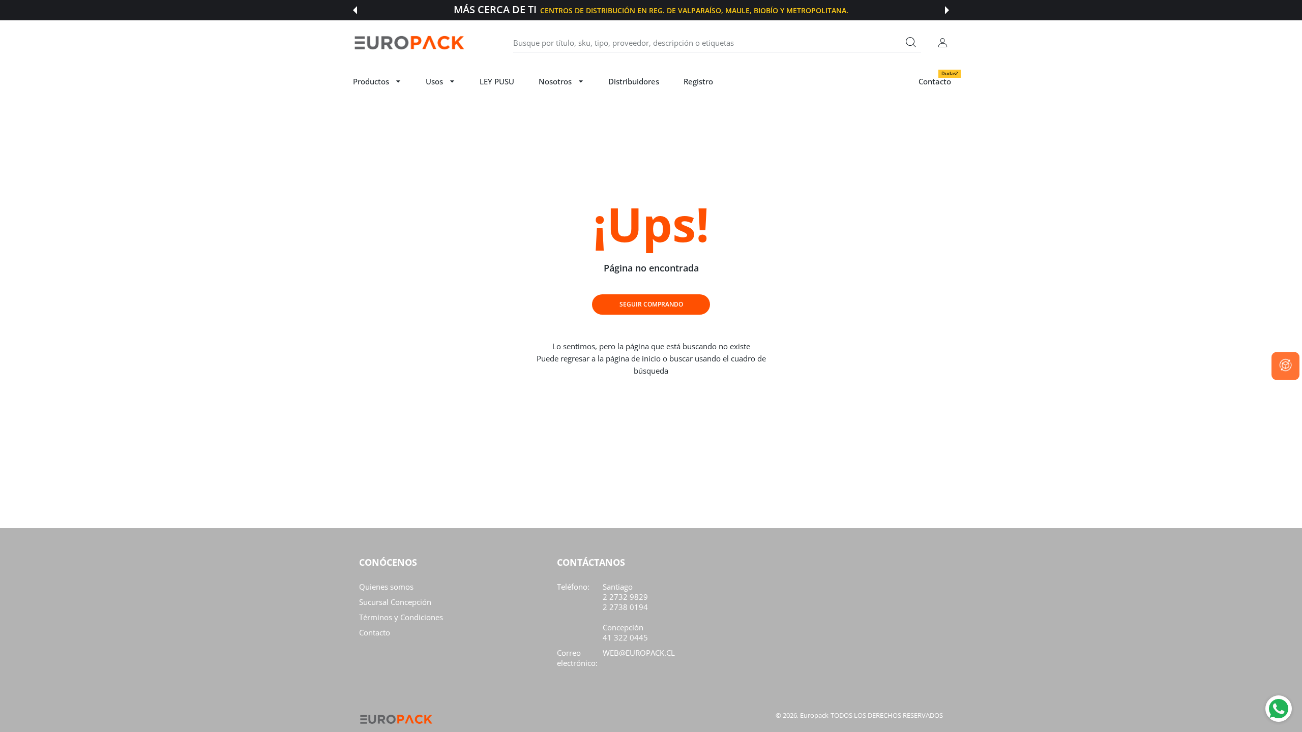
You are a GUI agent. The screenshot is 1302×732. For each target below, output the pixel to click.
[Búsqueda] (911, 42)
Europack (814, 715)
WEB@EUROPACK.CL (639, 653)
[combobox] (717, 42)
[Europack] (409, 43)
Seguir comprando (651, 304)
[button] (355, 10)
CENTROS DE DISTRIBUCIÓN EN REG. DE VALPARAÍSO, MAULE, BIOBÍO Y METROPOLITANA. (694, 10)
